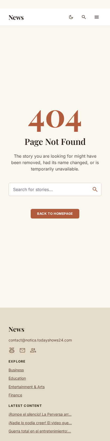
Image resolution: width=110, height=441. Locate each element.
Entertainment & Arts (27, 386)
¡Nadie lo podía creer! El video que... (40, 422)
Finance (15, 395)
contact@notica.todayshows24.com (40, 340)
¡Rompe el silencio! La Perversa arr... (40, 414)
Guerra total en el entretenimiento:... (40, 431)
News (16, 17)
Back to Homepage (55, 214)
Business (16, 370)
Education (17, 378)
